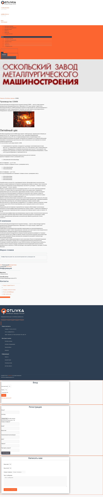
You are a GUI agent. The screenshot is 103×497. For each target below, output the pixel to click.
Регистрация (4, 22)
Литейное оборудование (10, 27)
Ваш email (6, 468)
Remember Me (5, 392)
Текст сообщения (8, 475)
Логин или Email (4, 386)
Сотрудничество (8, 33)
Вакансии (7, 32)
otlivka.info (10, 375)
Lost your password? (6, 398)
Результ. (4, 54)
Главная (2, 98)
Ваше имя (6, 464)
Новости (7, 30)
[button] (26, 37)
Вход (2, 20)
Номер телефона (8, 472)
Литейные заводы (9, 26)
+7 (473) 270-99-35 (5, 7)
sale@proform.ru (5, 14)
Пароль (2, 389)
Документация (8, 29)
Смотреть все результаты (8, 57)
